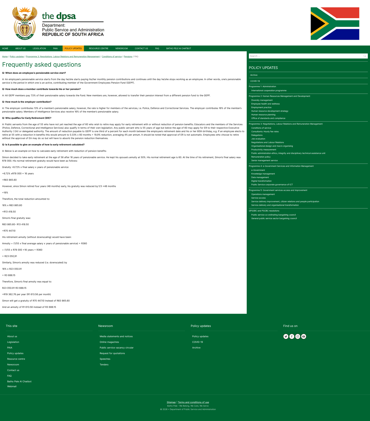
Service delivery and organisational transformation (275, 205)
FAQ (157, 48)
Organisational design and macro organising (272, 146)
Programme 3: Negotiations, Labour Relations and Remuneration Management (63, 56)
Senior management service (264, 160)
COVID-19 (255, 81)
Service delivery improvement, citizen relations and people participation (285, 201)
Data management (260, 177)
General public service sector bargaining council (274, 218)
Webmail (11, 386)
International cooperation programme (268, 90)
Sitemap (171, 402)
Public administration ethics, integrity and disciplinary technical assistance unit (288, 153)
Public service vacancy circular (117, 347)
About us (20, 48)
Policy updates (73, 48)
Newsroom (121, 48)
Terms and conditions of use (193, 402)
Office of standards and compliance (268, 118)
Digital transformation (261, 181)
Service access (258, 198)
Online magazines (109, 341)
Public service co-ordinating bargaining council (273, 214)
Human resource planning (263, 114)
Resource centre (98, 48)
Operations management (263, 194)
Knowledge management (263, 173)
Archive (253, 75)
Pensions (128, 56)
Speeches (105, 358)
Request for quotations (112, 353)
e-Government (258, 170)
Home (5, 48)
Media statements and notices (116, 336)
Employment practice (261, 107)
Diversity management (262, 100)
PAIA (55, 48)
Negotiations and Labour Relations (267, 142)
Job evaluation (258, 138)
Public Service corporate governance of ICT (272, 184)
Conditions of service (112, 56)
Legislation (39, 48)
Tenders (104, 364)
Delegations (256, 135)
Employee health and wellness (265, 103)
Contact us (141, 48)
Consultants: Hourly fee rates (265, 131)
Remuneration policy (261, 157)
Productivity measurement (263, 149)
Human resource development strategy (269, 111)
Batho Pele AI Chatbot (178, 48)
